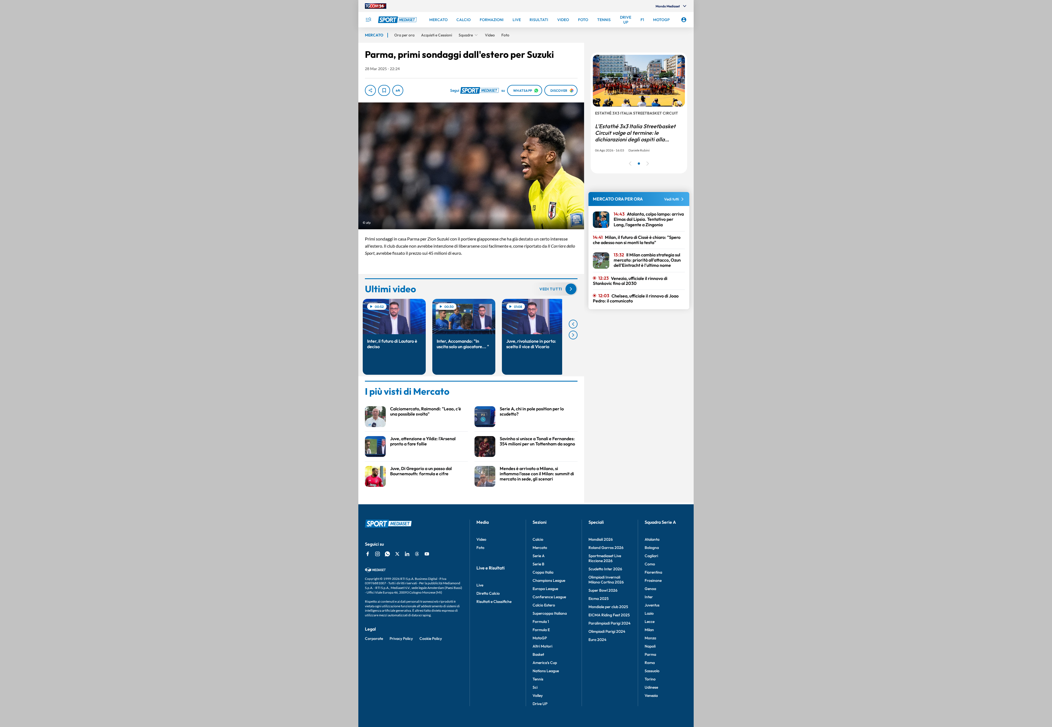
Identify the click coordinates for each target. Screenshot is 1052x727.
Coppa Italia (543, 572)
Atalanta (652, 539)
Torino (650, 679)
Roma (650, 662)
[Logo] (398, 19)
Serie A (539, 555)
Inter (649, 596)
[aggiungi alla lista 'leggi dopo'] (384, 90)
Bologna (652, 547)
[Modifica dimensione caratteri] (397, 90)
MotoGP (540, 638)
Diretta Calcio (488, 593)
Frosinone (653, 580)
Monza (650, 638)
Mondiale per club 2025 (608, 606)
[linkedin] (407, 554)
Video (481, 539)
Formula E (541, 629)
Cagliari (651, 555)
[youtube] (427, 554)
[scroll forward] (573, 335)
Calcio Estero (544, 605)
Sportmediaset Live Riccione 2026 (604, 558)
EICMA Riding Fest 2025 (609, 614)
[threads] (417, 554)
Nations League (546, 670)
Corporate (374, 638)
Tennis (538, 679)
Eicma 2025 (598, 598)
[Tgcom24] (375, 6)
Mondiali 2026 (600, 539)
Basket (538, 654)
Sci (535, 687)
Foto (480, 547)
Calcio (538, 539)
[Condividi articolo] (370, 90)
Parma (650, 654)
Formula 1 (541, 621)
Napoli (650, 646)
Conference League (549, 596)
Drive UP (540, 703)
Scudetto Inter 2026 (605, 568)
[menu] (368, 19)
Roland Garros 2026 (606, 547)
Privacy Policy (401, 638)
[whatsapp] (387, 554)
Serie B (538, 564)
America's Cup (545, 662)
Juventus (652, 605)
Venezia (651, 695)
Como (650, 564)
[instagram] (377, 554)
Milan (649, 629)
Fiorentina (653, 572)
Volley (538, 695)
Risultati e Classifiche (493, 601)
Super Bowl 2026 (603, 590)
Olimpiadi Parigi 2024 (606, 631)
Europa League (545, 588)
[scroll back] (573, 324)
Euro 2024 (597, 639)
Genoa (650, 588)
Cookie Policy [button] (430, 638)
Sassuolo (652, 670)
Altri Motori (542, 646)
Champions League (549, 580)
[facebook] (367, 554)
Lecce (649, 621)
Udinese (651, 687)
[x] (397, 554)
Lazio (649, 613)
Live (479, 585)
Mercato (540, 547)
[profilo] (684, 19)
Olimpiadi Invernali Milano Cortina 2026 (606, 580)
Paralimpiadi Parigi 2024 (609, 623)
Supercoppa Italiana (550, 613)
